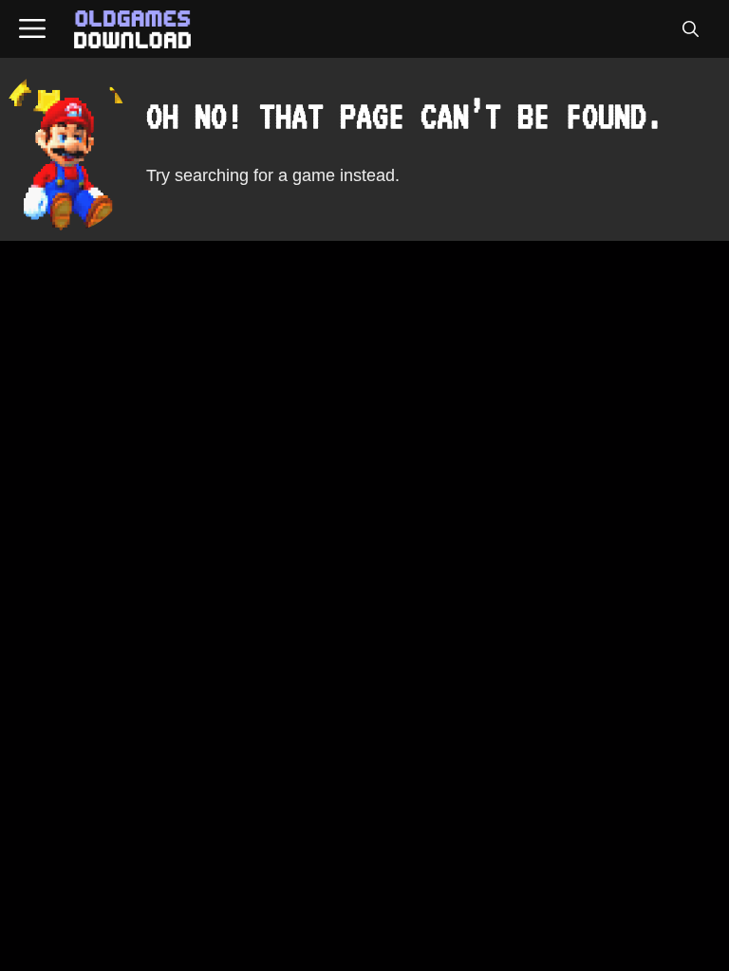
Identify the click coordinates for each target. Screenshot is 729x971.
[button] (690, 29)
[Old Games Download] (132, 29)
